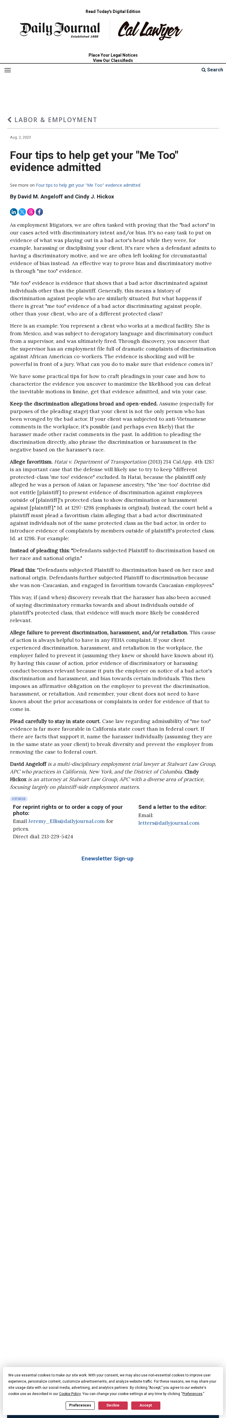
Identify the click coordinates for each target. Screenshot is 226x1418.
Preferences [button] (192, 1394)
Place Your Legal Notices (113, 55)
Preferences (80, 1405)
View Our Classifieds (113, 60)
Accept (145, 1405)
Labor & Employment (54, 119)
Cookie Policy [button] (70, 1394)
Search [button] (214, 70)
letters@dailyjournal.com (169, 823)
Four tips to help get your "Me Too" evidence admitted (88, 185)
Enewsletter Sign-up (108, 858)
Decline (113, 1405)
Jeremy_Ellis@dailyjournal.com (66, 821)
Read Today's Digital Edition (113, 11)
